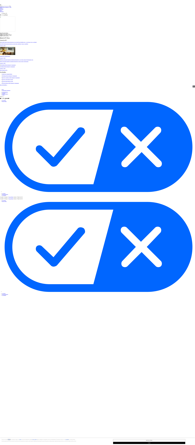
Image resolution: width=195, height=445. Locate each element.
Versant (9, 439)
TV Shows (2, 8)
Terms (20, 439)
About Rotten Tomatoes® (6, 90)
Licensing (3, 93)
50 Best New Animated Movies (7, 74)
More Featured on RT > (4, 70)
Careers (3, 94)
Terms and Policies (5, 194)
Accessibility (4, 195)
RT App (1, 9)
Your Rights (67, 439)
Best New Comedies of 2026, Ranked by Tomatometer (11, 77)
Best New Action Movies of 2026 (7, 79)
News (1, 10)
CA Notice (3, 193)
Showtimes (2, 11)
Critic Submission (5, 92)
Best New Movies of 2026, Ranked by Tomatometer (10, 83)
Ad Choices (4, 100)
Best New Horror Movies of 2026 (7, 81)
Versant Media (11, 197)
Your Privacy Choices (6, 192)
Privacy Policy (4, 101)
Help (3, 89)
